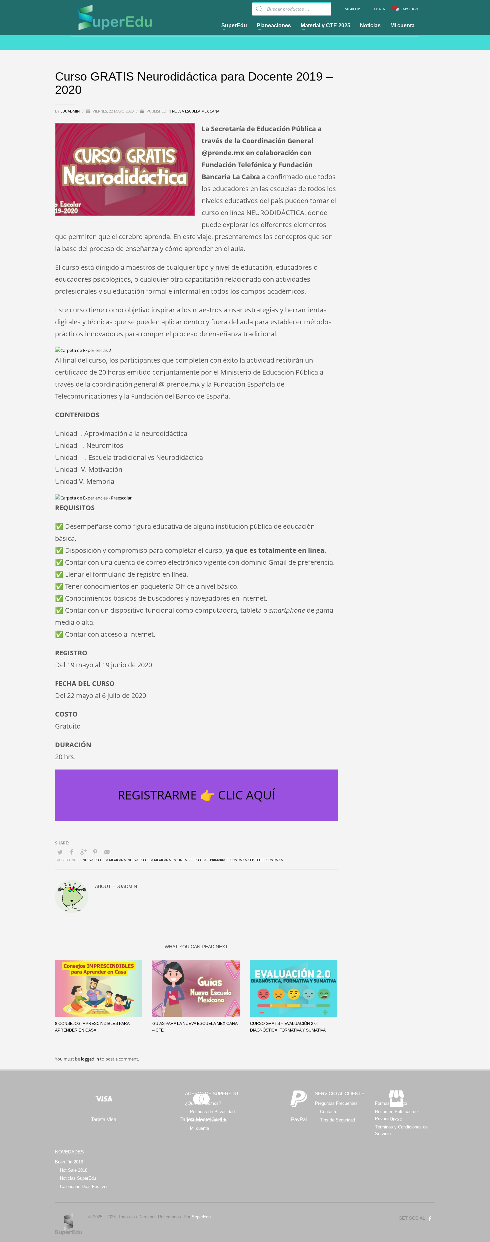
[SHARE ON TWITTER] (60, 852)
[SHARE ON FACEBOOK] (72, 852)
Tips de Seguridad (337, 1119)
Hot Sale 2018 (73, 1170)
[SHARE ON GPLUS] (83, 852)
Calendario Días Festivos (84, 1186)
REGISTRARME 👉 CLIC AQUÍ (196, 795)
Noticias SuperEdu (78, 1178)
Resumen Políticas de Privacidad (396, 1115)
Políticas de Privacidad (212, 1111)
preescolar (198, 859)
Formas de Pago (391, 1103)
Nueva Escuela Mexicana (195, 111)
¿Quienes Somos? (203, 1103)
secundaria (237, 859)
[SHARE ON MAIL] (107, 852)
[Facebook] (430, 1218)
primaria (217, 859)
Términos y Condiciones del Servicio (402, 1130)
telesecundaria (269, 859)
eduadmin (70, 111)
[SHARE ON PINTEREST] (95, 852)
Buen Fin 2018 (69, 1161)
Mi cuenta (199, 1128)
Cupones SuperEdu (208, 1119)
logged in (90, 1059)
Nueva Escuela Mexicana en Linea (157, 859)
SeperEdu (201, 1216)
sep (251, 859)
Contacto (328, 1111)
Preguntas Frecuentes (336, 1103)
